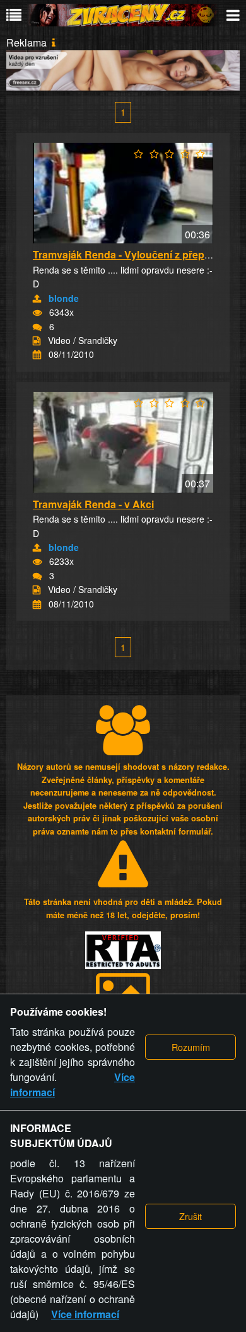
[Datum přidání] (37, 354)
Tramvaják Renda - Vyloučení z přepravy (129, 254)
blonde (64, 298)
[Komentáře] (37, 327)
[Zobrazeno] (37, 312)
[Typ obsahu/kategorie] (36, 340)
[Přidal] (37, 298)
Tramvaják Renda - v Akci (93, 504)
